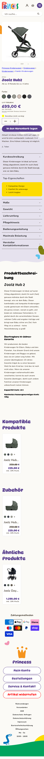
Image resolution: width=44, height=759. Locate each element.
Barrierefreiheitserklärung (22, 725)
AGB (22, 711)
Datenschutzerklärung (22, 718)
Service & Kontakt (22, 686)
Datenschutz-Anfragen (22, 715)
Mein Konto (22, 670)
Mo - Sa (22, 733)
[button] (39, 5)
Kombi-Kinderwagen (24, 71)
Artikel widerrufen (22, 694)
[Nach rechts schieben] (28, 64)
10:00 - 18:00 (22, 736)
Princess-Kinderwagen (11, 68)
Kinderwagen (29, 68)
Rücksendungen (22, 704)
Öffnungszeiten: (22, 729)
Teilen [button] (6, 147)
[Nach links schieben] (15, 64)
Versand (4, 111)
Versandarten (21, 707)
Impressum (21, 722)
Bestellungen (22, 678)
